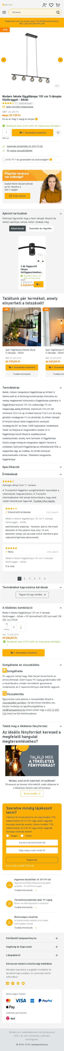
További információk (44, 501)
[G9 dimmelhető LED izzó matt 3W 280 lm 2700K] (20, 627)
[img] (32, 59)
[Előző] (3, 59)
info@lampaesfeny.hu (13, 710)
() (23, 103)
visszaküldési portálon (14, 703)
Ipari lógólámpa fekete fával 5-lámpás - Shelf (20, 351)
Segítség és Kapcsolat (19, 947)
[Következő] (60, 59)
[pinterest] (18, 983)
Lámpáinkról (13, 955)
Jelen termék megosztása (19, 107)
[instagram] (12, 983)
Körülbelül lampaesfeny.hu (21, 938)
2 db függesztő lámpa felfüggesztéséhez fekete (31, 269)
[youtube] (23, 983)
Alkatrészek (17, 228)
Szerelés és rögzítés (40, 228)
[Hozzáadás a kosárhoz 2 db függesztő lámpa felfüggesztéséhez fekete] (38, 284)
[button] (32, 22)
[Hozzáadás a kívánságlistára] (58, 132)
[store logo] (7, 5)
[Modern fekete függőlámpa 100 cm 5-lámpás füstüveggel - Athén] (6, 627)
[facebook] (7, 983)
